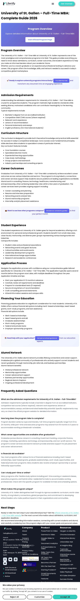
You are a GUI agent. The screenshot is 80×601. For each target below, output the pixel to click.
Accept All (65, 597)
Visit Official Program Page (40, 39)
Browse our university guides (56, 211)
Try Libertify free (61, 81)
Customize (39, 597)
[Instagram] (5, 559)
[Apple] (5, 563)
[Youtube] (10, 559)
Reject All (14, 597)
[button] (53, 4)
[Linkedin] (16, 559)
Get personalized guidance (47, 338)
